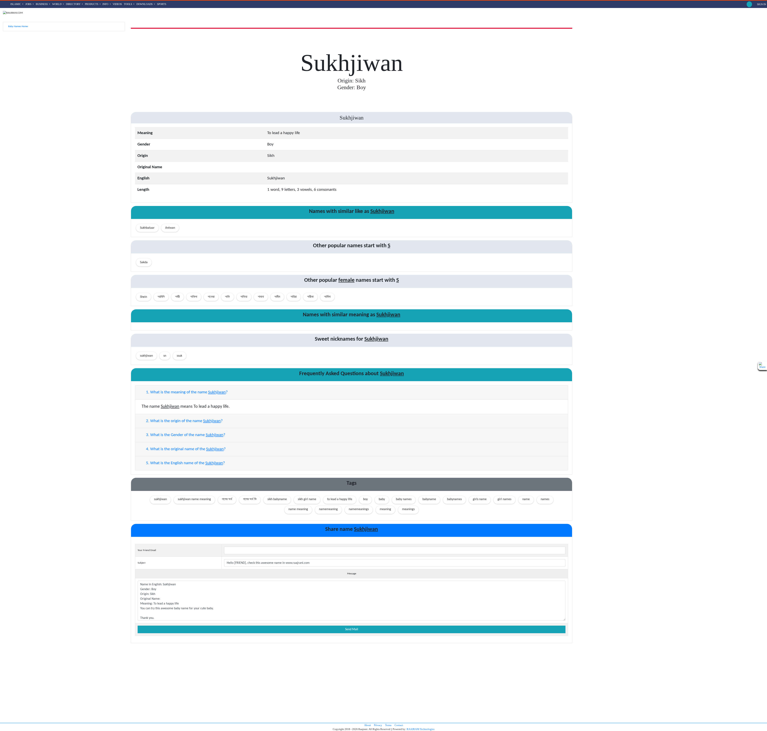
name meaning (298, 509)
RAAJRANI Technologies (420, 729)
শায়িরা (294, 297)
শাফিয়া (243, 297)
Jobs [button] (28, 4)
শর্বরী (177, 297)
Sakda (144, 262)
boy (365, 499)
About (367, 725)
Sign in (761, 4)
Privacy (378, 725)
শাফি (227, 297)
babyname (429, 499)
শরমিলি (161, 297)
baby (382, 499)
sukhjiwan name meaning (194, 499)
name (526, 499)
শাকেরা (211, 297)
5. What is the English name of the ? (185, 463)
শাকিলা (193, 297)
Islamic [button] (16, 4)
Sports (161, 4)
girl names (504, 499)
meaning (385, 509)
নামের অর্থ (227, 499)
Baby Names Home (18, 26)
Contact (398, 725)
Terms (388, 725)
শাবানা (261, 297)
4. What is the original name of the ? (185, 449)
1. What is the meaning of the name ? (186, 392)
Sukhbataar (147, 227)
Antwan (170, 227)
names (545, 499)
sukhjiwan (160, 499)
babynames (454, 499)
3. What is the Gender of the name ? (185, 435)
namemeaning (328, 509)
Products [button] (92, 4)
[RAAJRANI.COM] (13, 13)
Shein (143, 297)
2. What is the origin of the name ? (184, 421)
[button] (749, 4)
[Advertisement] (64, 62)
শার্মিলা (327, 297)
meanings (408, 509)
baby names (403, 499)
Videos (117, 4)
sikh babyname (277, 499)
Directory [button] (73, 4)
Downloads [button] (144, 4)
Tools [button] (128, 4)
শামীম (277, 297)
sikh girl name (307, 499)
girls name (480, 499)
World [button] (57, 4)
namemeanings (359, 509)
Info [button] (105, 4)
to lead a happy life (339, 499)
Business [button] (42, 4)
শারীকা (310, 297)
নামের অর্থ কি (249, 499)
